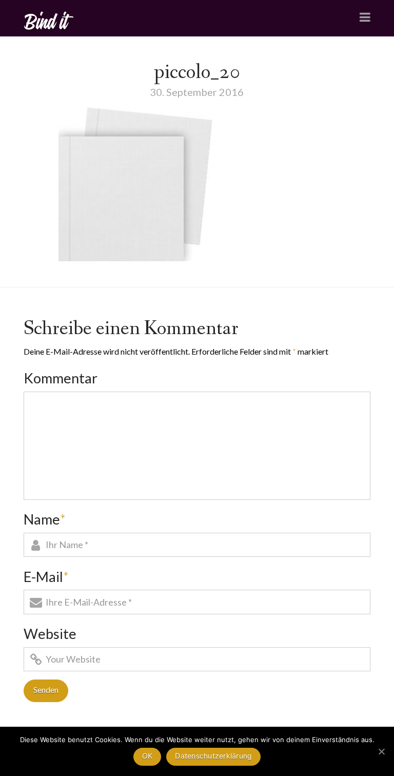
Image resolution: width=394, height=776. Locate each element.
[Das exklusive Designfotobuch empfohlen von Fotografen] (49, 19)
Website (50, 633)
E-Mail (46, 576)
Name (45, 519)
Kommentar (60, 378)
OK (147, 755)
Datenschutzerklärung (213, 755)
